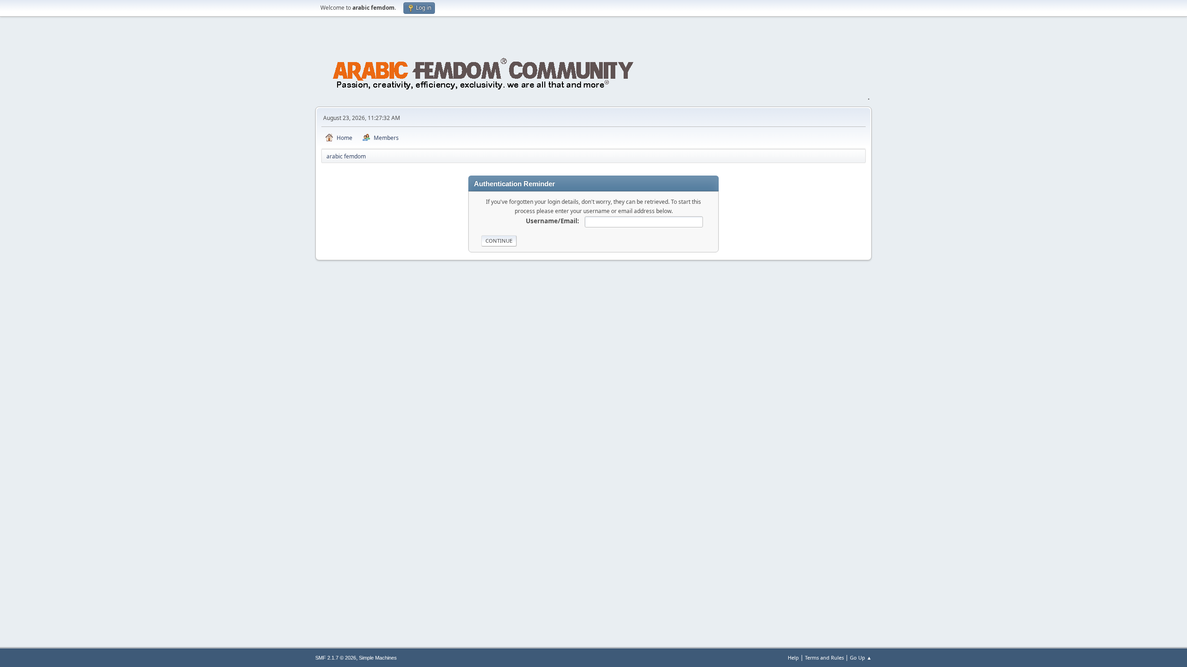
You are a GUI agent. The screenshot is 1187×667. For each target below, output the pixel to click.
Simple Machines (378, 658)
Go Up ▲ (861, 657)
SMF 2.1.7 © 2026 (335, 658)
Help (793, 657)
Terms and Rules (824, 657)
